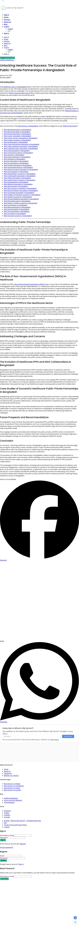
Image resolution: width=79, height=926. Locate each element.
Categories (8, 773)
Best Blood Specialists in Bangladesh (17, 132)
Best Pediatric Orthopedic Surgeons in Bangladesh (22, 195)
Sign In (21, 864)
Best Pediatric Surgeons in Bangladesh (18, 197)
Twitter (6, 813)
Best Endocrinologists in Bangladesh (17, 157)
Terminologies (9, 802)
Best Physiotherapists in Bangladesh (17, 201)
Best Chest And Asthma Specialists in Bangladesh (21, 144)
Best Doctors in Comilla (12, 790)
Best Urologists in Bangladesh (15, 214)
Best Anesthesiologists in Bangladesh (17, 130)
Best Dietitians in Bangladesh (14, 159)
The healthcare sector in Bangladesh (13, 87)
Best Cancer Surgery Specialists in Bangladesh (20, 138)
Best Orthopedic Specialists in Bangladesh (19, 193)
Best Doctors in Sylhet (12, 788)
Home (6, 17)
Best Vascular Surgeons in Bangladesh (18, 216)
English (6, 27)
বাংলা (9, 31)
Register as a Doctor (11, 775)
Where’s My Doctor (70, 126)
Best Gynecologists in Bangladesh (16, 172)
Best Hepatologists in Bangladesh (16, 182)
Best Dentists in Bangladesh (14, 155)
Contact (6, 827)
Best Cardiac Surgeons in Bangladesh (17, 140)
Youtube (7, 817)
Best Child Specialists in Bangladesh (17, 151)
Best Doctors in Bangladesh (28, 126)
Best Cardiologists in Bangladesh (16, 142)
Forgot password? (6, 847)
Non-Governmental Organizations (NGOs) (29, 284)
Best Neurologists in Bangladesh (16, 186)
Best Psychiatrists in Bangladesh (15, 205)
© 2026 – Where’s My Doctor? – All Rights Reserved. (22, 821)
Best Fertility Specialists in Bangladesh (18, 165)
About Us (7, 22)
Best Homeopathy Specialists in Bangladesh (20, 176)
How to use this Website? (13, 800)
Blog (5, 24)
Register (23, 844)
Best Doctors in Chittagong (14, 786)
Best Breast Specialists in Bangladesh (17, 134)
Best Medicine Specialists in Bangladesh (18, 184)
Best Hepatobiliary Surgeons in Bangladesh (19, 174)
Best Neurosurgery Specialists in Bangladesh (20, 188)
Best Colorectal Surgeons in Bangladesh (18, 153)
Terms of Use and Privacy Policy (15, 825)
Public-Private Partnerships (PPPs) (21, 93)
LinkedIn (7, 815)
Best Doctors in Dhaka (12, 784)
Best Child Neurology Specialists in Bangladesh (21, 148)
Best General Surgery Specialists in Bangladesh (21, 169)
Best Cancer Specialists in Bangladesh (17, 136)
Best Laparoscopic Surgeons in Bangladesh (19, 180)
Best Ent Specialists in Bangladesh (16, 161)
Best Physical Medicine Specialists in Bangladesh (21, 199)
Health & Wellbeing (7, 60)
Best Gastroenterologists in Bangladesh (18, 167)
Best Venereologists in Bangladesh (16, 209)
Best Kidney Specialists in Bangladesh (17, 178)
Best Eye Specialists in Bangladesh (16, 163)
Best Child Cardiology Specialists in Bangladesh (21, 146)
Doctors (7, 20)
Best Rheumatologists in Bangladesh (17, 207)
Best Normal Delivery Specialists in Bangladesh (21, 190)
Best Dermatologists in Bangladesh (16, 211)
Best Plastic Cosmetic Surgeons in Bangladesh (20, 203)
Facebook (7, 811)
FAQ (5, 823)
